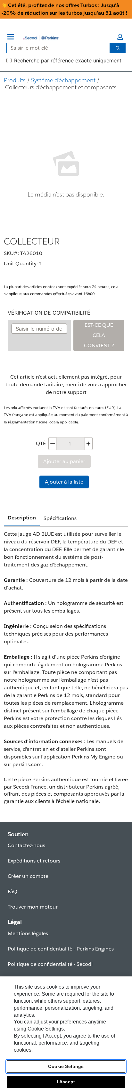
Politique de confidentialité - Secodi (50, 964)
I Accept (66, 1081)
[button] (120, 37)
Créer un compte (28, 876)
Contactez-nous (26, 845)
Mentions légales (28, 933)
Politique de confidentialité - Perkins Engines (61, 948)
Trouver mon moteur (33, 906)
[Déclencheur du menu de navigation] (10, 37)
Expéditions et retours (34, 860)
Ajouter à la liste (64, 481)
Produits (15, 80)
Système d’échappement (63, 80)
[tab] (22, 518)
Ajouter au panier (64, 461)
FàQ (12, 891)
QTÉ (41, 443)
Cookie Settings (66, 1066)
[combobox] (55, 48)
